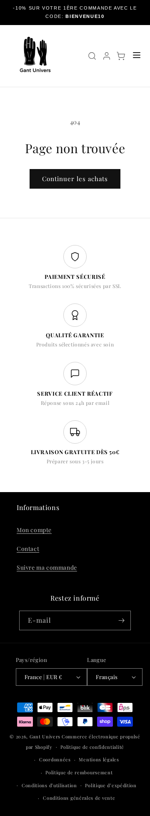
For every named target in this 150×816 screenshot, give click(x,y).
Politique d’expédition (110, 785)
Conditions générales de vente (79, 798)
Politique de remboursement (78, 772)
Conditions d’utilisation (49, 785)
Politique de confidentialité (92, 747)
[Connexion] (106, 56)
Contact (28, 549)
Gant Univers (45, 736)
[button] (120, 56)
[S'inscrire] (121, 620)
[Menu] (137, 55)
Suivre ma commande (47, 567)
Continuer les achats (75, 178)
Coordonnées (55, 759)
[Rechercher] (92, 56)
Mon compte (34, 530)
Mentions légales (99, 759)
